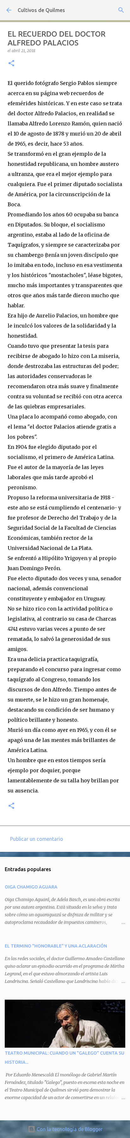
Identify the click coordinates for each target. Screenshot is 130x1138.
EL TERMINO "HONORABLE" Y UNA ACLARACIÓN (56, 945)
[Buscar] (121, 10)
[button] (11, 63)
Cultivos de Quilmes (41, 10)
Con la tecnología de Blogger (69, 1129)
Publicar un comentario (36, 839)
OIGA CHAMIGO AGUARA (31, 886)
